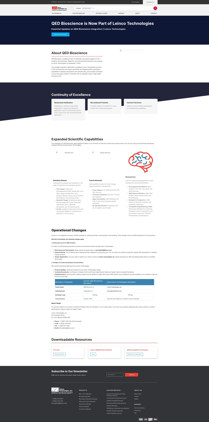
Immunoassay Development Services (116, 398)
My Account (135, 2)
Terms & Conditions (139, 408)
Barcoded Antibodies (84, 396)
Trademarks (137, 410)
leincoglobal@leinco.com (59, 403)
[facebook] (51, 395)
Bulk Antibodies (85, 394)
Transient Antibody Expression (115, 410)
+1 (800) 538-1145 (57, 401)
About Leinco (137, 394)
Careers (136, 399)
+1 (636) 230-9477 (57, 399)
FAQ (135, 413)
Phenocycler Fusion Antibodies (87, 401)
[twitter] (54, 395)
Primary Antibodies (84, 406)
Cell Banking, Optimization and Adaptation (118, 408)
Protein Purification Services (114, 413)
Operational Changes (60, 34)
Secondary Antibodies (85, 409)
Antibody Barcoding (112, 405)
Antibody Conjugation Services (115, 400)
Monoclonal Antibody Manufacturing (116, 403)
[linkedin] (57, 395)
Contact (136, 396)
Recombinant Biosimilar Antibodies (88, 399)
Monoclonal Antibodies (85, 404)
